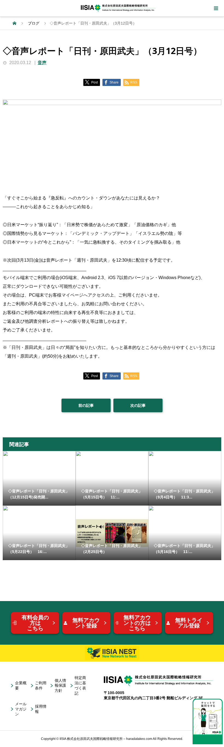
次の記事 (138, 405)
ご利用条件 (40, 685)
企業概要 (20, 685)
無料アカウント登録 (86, 623)
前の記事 (86, 405)
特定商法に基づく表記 (80, 685)
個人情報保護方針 (60, 685)
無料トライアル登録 (188, 623)
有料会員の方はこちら (35, 622)
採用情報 (40, 709)
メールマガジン (20, 709)
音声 (42, 62)
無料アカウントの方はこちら (137, 622)
